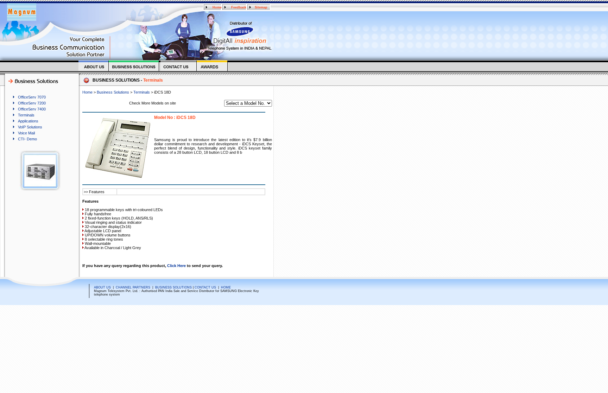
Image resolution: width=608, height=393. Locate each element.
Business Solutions (113, 92)
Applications (28, 121)
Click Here (176, 266)
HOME (226, 287)
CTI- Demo (27, 139)
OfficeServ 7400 (32, 109)
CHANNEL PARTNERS (133, 287)
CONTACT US (205, 287)
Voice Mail (26, 133)
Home (217, 7)
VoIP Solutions (30, 127)
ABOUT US (102, 287)
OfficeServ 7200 (32, 103)
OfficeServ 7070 (32, 97)
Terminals (26, 115)
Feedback (238, 7)
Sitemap (261, 7)
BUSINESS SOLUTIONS (173, 287)
